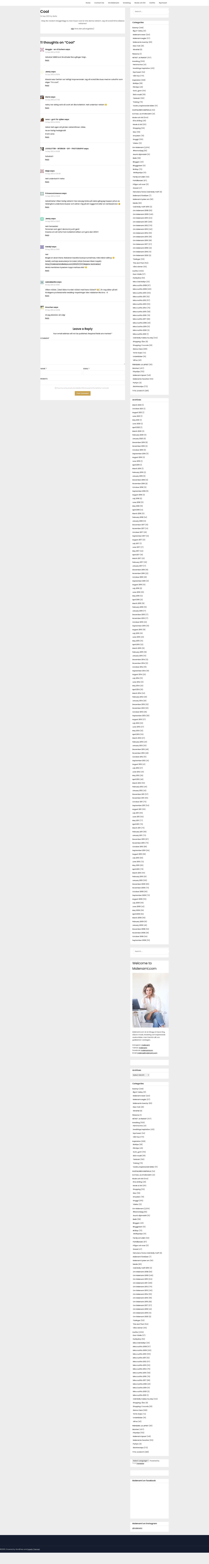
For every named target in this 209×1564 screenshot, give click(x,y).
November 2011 (138, 798)
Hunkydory (137, 278)
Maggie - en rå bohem (55, 49)
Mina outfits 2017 (139, 319)
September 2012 (138, 760)
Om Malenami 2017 (140, 244)
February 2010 (137, 876)
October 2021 (137, 408)
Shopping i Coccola (141, 345)
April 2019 (136, 465)
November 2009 (138, 888)
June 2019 (136, 461)
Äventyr (135, 27)
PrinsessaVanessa (53, 193)
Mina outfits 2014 (139, 308)
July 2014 (135, 678)
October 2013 (137, 712)
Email (86, 368)
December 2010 (138, 839)
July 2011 (135, 813)
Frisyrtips (136, 371)
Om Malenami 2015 (140, 237)
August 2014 (137, 674)
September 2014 (139, 671)
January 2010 (137, 880)
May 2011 (135, 820)
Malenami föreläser (140, 195)
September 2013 (139, 715)
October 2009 (137, 891)
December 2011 (138, 794)
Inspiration (136, 80)
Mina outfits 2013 (139, 304)
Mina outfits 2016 (139, 315)
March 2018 (136, 513)
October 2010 (137, 846)
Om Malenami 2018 (140, 248)
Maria (47, 97)
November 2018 (138, 483)
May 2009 (136, 910)
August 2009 (137, 899)
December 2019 (138, 442)
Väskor (135, 143)
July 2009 (136, 903)
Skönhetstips (138, 386)
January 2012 (137, 790)
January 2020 (137, 438)
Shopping (137, 128)
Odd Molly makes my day (143, 338)
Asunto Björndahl (140, 154)
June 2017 (136, 547)
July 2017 (135, 543)
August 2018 (137, 495)
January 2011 (137, 835)
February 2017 (137, 562)
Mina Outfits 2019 (140, 326)
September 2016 (139, 581)
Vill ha (135, 360)
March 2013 (136, 738)
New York (136, 46)
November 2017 (138, 528)
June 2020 (136, 423)
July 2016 (135, 588)
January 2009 (137, 925)
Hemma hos (138, 64)
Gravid (135, 188)
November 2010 (138, 843)
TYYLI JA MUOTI (138, 391)
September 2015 (139, 626)
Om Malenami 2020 (140, 255)
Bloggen (136, 162)
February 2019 (137, 472)
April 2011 (135, 824)
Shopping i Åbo (139, 341)
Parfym (136, 383)
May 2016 (135, 596)
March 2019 (136, 468)
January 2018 (137, 521)
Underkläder (138, 356)
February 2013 (137, 742)
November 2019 (138, 446)
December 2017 (138, 525)
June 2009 (136, 906)
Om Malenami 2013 (140, 229)
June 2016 (136, 592)
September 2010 (139, 850)
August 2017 (137, 540)
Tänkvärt (136, 98)
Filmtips (136, 87)
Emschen (49, 307)
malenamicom (147, 1050)
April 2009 (136, 914)
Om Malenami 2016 (140, 240)
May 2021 (135, 420)
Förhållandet (138, 180)
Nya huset (163, 3)
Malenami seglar (139, 38)
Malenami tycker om (141, 199)
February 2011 (137, 832)
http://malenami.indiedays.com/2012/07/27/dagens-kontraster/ (73, 264)
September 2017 (139, 536)
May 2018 (135, 506)
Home (88, 3)
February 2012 (137, 787)
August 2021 (137, 412)
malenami (146, 1045)
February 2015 (137, 652)
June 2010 (136, 861)
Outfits (152, 3)
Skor (134, 132)
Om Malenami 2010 (140, 218)
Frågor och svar (139, 184)
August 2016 (137, 584)
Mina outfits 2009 (140, 289)
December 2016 (138, 570)
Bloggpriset (137, 165)
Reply (47, 60)
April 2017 (136, 554)
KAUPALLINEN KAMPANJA (141, 110)
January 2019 (137, 476)
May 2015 (136, 641)
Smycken (136, 135)
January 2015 (137, 656)
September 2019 (139, 453)
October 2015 (137, 622)
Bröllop (135, 169)
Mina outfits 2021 (139, 334)
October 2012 (137, 757)
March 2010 (136, 873)
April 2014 (136, 689)
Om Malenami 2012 (140, 225)
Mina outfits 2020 (140, 330)
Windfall (136, 49)
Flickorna (135, 54)
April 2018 (136, 510)
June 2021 (136, 416)
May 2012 (135, 775)
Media (135, 203)
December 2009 (138, 884)
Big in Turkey (138, 31)
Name (43, 368)
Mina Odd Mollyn (139, 282)
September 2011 (138, 805)
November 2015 (138, 618)
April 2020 (136, 427)
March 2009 (137, 918)
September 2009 (139, 895)
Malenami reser (139, 34)
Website (44, 379)
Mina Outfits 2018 (140, 323)
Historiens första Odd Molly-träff (146, 192)
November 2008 (138, 933)
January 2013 (137, 745)
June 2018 (136, 502)
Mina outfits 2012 (139, 300)
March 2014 (136, 693)
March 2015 (136, 648)
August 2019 (137, 457)
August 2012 (137, 764)
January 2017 (137, 566)
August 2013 (137, 719)
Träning (136, 102)
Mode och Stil (140, 3)
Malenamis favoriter (141, 379)
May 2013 (135, 730)
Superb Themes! (33, 1549)
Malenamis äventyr (140, 42)
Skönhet (135, 368)
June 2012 (136, 772)
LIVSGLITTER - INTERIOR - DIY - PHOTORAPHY (64, 148)
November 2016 (138, 573)
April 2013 (136, 734)
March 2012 (136, 783)
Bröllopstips (138, 172)
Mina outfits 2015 (139, 311)
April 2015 (136, 644)
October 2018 (137, 487)
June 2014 (136, 682)
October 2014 (137, 667)
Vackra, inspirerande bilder (143, 106)
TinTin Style (137, 353)
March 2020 (136, 431)
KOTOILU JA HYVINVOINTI (142, 114)
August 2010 (137, 854)
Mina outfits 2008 (140, 285)
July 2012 (135, 768)
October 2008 (137, 936)
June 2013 (136, 727)
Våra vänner (138, 266)
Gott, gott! (137, 91)
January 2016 (137, 611)
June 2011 (136, 816)
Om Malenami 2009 (140, 214)
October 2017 (137, 532)
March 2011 (136, 828)
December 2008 (138, 929)
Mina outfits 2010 (139, 293)
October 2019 (137, 450)
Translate (140, 1463)
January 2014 (137, 701)
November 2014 (138, 663)
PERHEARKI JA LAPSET (140, 364)
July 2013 (135, 723)
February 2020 (137, 435)
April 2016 (136, 599)
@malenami (137, 1528)
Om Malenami (113, 3)
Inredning (127, 3)
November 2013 (138, 708)
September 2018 (139, 491)
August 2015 (137, 629)
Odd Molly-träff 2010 (141, 207)
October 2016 (137, 577)
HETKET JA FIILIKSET (139, 57)
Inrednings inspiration (141, 68)
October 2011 (137, 802)
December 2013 (138, 704)
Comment (44, 338)
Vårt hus (136, 76)
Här (72, 28)
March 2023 (136, 405)
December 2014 (138, 659)
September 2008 (139, 940)
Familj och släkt (139, 177)
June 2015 (136, 637)
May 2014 (136, 685)
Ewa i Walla (137, 274)
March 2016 (136, 603)
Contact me (99, 3)
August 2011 (137, 809)
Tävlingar (136, 259)
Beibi (135, 158)
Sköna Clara (138, 349)
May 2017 (135, 551)
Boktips (136, 83)
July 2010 (135, 858)
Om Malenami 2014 (140, 233)
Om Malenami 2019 (140, 252)
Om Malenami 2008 (140, 210)
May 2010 (135, 865)
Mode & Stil (137, 124)
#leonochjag (138, 150)
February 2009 (138, 921)
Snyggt (136, 139)
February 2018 (137, 517)
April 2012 (135, 779)
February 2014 (137, 697)
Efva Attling (137, 120)
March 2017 (136, 558)
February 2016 (137, 607)
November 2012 (138, 753)
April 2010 (136, 869)
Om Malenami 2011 (140, 222)
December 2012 (138, 749)
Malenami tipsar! (139, 375)
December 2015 (138, 614)
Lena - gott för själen (54, 119)
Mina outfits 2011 (139, 296)
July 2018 (135, 498)
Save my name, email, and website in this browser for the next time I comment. (83, 388)
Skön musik (137, 94)
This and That (138, 263)
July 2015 (135, 633)
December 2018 (138, 480)
